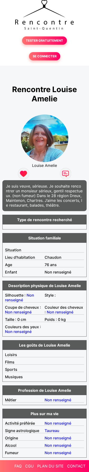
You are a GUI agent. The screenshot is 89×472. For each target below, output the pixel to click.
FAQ (18, 466)
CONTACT (76, 466)
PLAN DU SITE (50, 466)
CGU (29, 466)
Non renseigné (19, 297)
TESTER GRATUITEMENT (44, 40)
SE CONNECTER (44, 56)
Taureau (52, 430)
